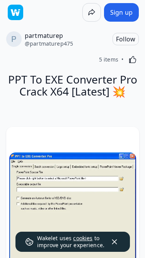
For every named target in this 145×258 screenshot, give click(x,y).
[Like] (132, 59)
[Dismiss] (114, 242)
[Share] (91, 12)
